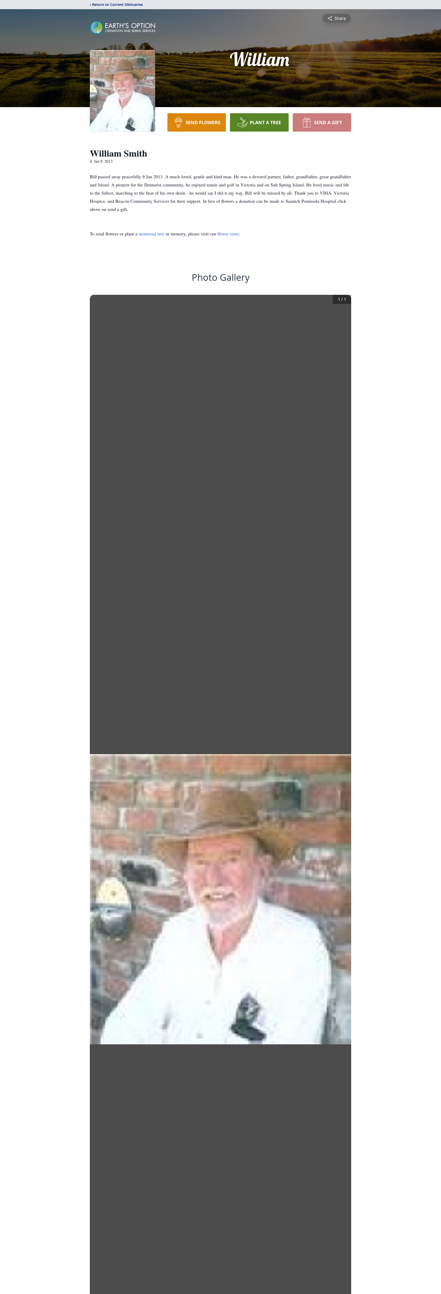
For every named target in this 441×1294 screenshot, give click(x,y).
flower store (228, 234)
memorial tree (151, 234)
